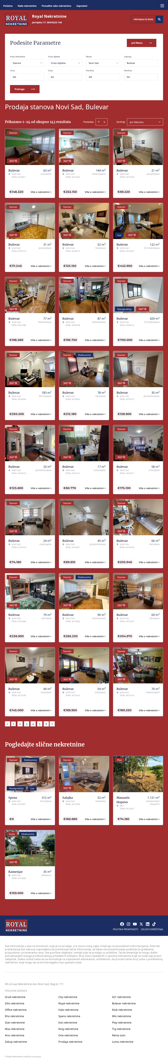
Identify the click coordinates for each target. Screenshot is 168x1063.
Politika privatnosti (125, 929)
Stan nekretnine (15, 1022)
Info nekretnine (14, 1003)
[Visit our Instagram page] (128, 924)
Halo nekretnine (68, 1010)
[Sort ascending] (98, 122)
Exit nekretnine (67, 1022)
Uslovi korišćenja (152, 929)
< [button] (8, 724)
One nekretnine (68, 1035)
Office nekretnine (16, 1010)
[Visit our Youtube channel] (135, 924)
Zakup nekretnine (16, 1042)
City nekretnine (67, 997)
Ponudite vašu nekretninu (56, 5)
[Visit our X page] (141, 924)
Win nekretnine (121, 1016)
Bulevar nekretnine (124, 1003)
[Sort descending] (104, 122)
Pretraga (19, 89)
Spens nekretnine (69, 1016)
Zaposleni (81, 5)
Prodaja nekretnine (70, 1042)
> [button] (52, 724)
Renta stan (118, 1035)
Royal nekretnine (68, 1003)
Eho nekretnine (14, 1016)
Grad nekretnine (15, 997)
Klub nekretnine (122, 1010)
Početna (7, 5)
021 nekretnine (121, 997)
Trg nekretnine (121, 1029)
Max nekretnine (14, 1029)
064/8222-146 (54, 22)
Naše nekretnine (27, 5)
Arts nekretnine (14, 1035)
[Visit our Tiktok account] (154, 924)
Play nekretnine (121, 1022)
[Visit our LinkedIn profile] (148, 924)
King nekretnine (68, 1029)
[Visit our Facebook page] (122, 924)
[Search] (159, 19)
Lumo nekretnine (122, 1042)
